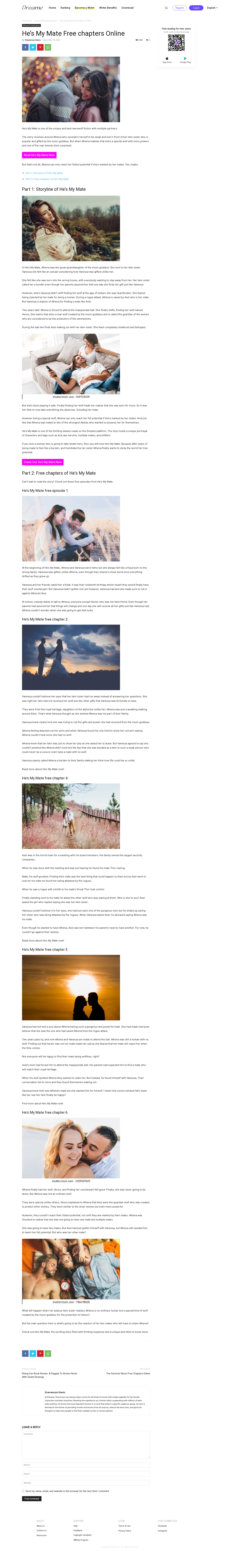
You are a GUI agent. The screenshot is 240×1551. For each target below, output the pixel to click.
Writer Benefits (108, 7)
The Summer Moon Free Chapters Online (128, 1373)
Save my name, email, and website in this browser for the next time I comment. (67, 1491)
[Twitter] (33, 47)
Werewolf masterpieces (46, 20)
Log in (196, 8)
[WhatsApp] (48, 47)
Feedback (77, 1530)
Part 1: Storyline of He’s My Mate (44, 173)
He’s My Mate (40, 155)
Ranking (65, 7)
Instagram (162, 1531)
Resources (27, 20)
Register (180, 8)
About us (41, 1526)
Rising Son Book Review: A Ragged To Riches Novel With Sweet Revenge (49, 1375)
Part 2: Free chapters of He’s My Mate (47, 179)
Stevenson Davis (33, 40)
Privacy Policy (125, 1531)
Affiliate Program (80, 1540)
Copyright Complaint (82, 1535)
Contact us (42, 1530)
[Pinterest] (40, 47)
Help (75, 1526)
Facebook (162, 1526)
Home (52, 7)
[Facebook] (25, 47)
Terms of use (124, 1526)
